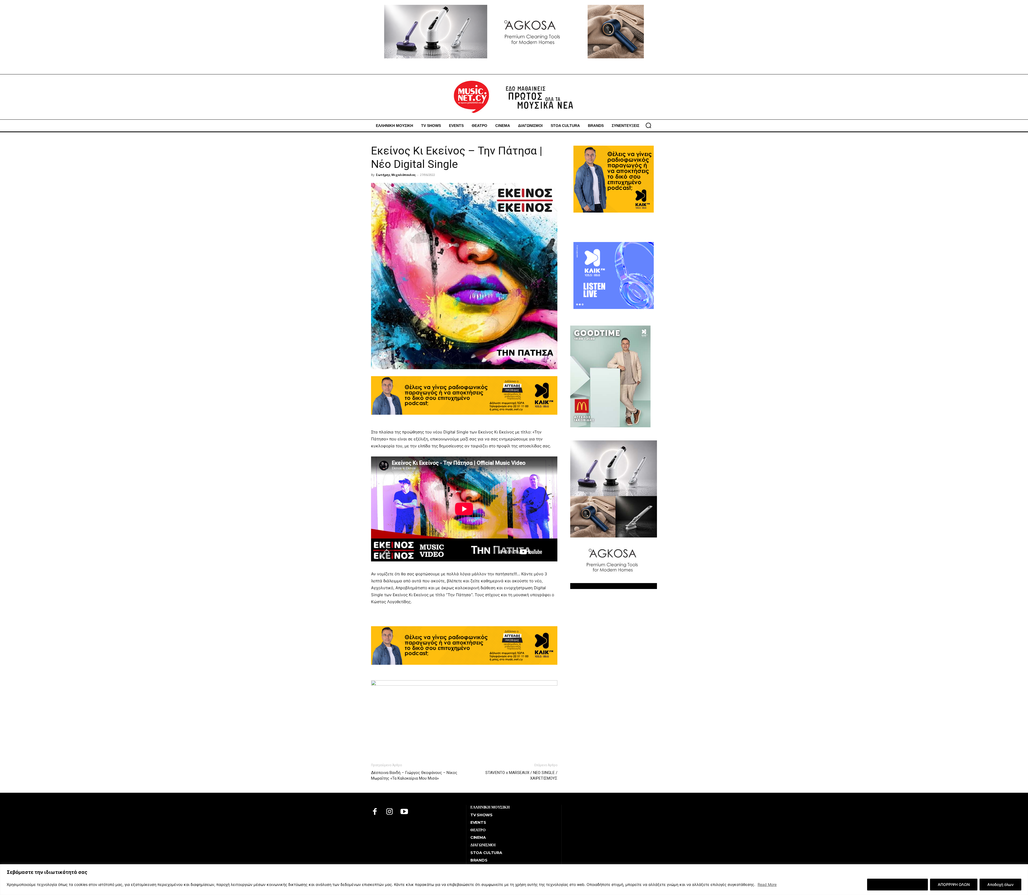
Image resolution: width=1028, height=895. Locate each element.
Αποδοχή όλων (1000, 884)
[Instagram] (390, 812)
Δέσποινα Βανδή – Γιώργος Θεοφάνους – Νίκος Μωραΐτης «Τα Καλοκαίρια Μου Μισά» (414, 775)
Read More (767, 884)
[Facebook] (375, 812)
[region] (514, 879)
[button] (648, 125)
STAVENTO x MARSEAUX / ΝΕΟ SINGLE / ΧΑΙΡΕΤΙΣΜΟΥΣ (521, 775)
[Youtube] (404, 812)
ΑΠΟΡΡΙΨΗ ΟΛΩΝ (954, 884)
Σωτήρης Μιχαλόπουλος (396, 175)
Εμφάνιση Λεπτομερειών (897, 884)
